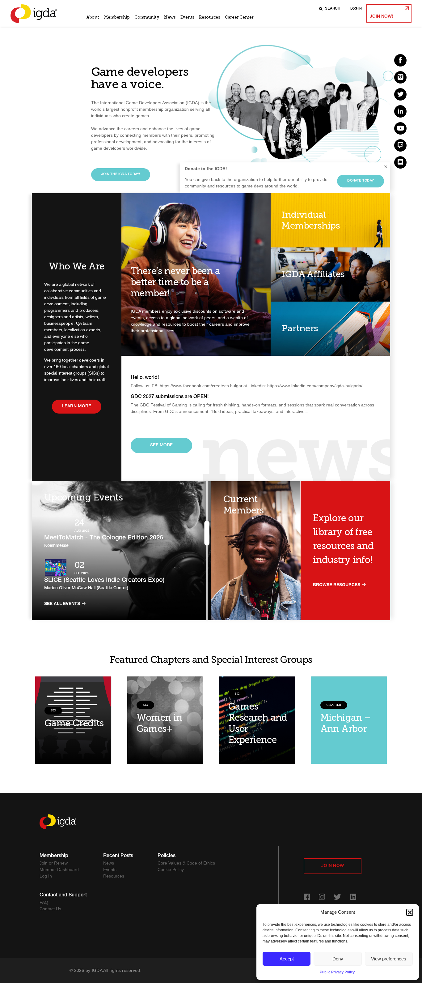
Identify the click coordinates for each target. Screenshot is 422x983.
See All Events (62, 604)
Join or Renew (54, 863)
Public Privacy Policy (338, 972)
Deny (337, 958)
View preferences (388, 958)
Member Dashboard (59, 869)
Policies (166, 856)
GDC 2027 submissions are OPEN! (170, 397)
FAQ (44, 902)
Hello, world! (145, 378)
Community (146, 17)
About (92, 17)
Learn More (76, 406)
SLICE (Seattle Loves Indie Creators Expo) (104, 580)
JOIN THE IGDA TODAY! (120, 174)
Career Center (239, 17)
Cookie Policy (171, 869)
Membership (117, 17)
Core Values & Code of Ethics (186, 863)
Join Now (332, 866)
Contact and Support (63, 895)
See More (161, 445)
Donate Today (360, 180)
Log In (46, 876)
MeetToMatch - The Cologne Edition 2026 (103, 538)
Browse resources (337, 585)
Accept (287, 958)
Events (187, 17)
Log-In (356, 9)
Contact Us (50, 908)
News (170, 17)
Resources (209, 17)
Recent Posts (118, 856)
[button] (410, 912)
